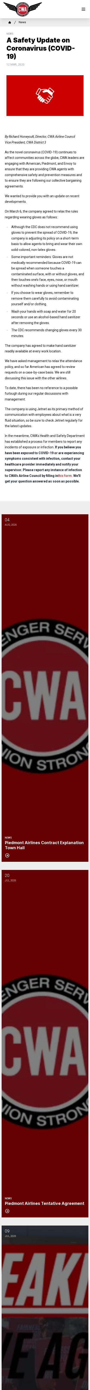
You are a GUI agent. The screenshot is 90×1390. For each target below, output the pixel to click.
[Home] (9, 22)
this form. (65, 476)
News (22, 22)
